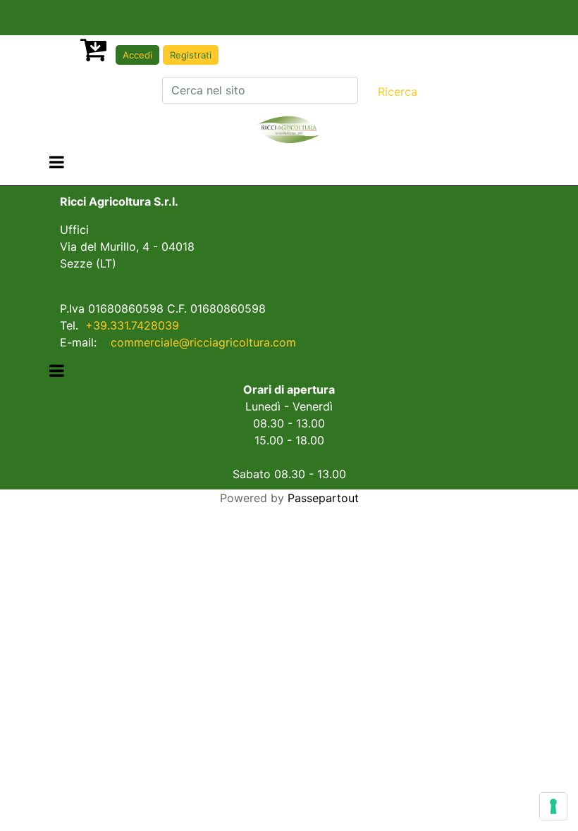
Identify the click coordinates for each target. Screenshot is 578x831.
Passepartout (323, 498)
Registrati (190, 55)
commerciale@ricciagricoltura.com (203, 342)
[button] (397, 91)
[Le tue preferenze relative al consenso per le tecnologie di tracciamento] (553, 806)
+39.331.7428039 (132, 325)
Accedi (137, 55)
